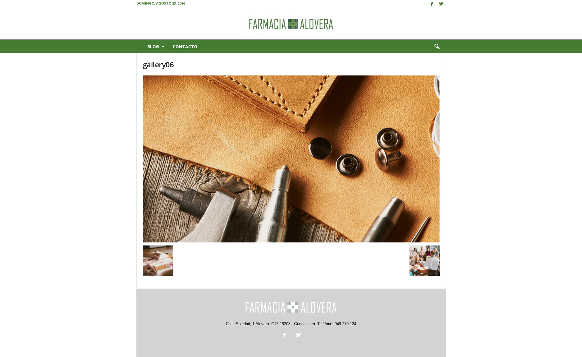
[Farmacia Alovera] (291, 24)
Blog (153, 46)
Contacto (185, 46)
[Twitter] (441, 4)
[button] (436, 46)
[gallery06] (291, 158)
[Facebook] (432, 4)
